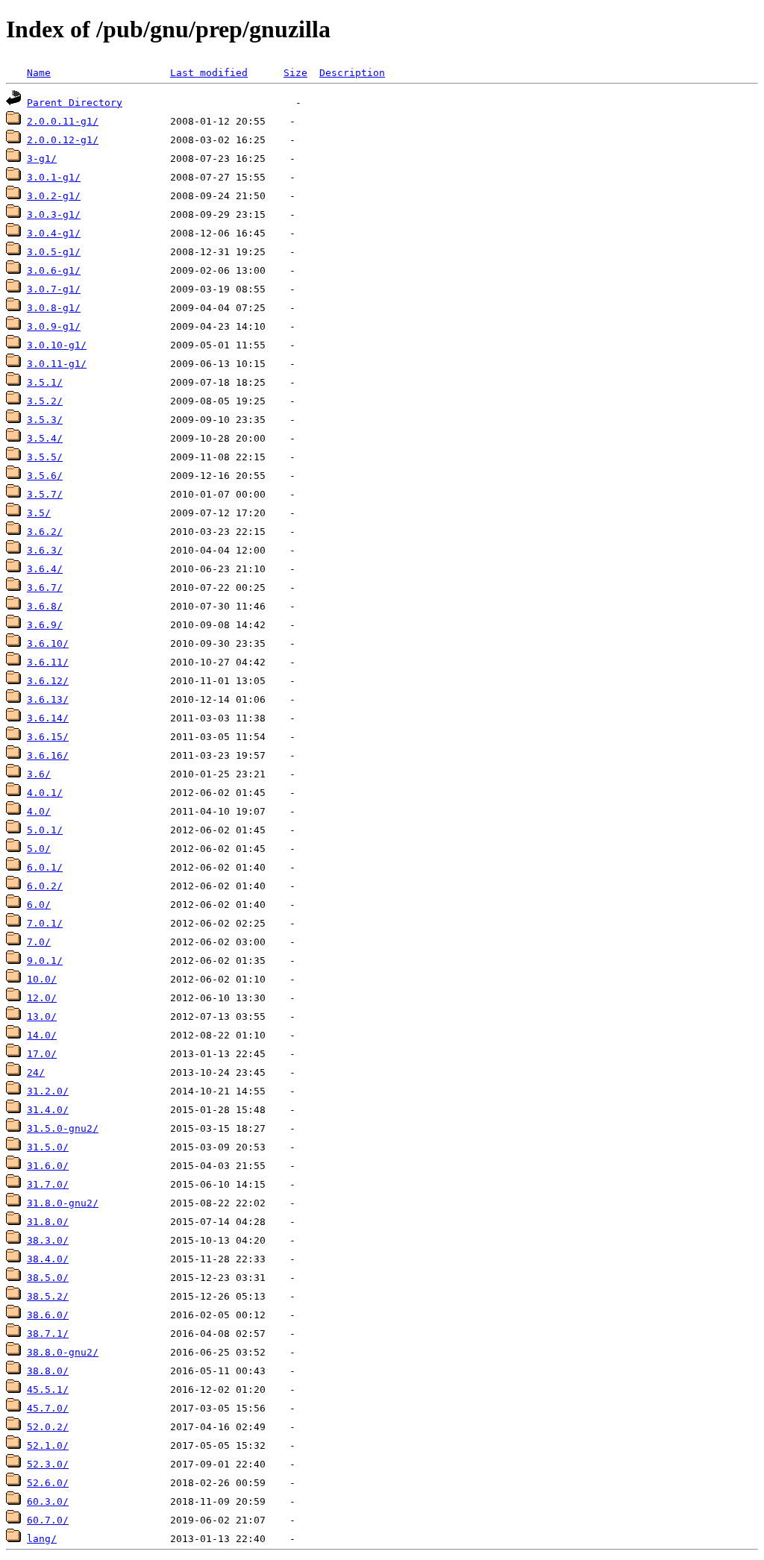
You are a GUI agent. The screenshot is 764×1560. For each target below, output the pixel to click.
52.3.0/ (48, 1464)
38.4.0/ (48, 1259)
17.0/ (42, 1053)
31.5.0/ (48, 1147)
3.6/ (39, 774)
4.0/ (39, 811)
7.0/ (39, 941)
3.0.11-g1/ (57, 363)
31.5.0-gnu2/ (62, 1128)
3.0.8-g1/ (54, 307)
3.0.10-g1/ (57, 345)
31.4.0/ (48, 1109)
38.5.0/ (48, 1277)
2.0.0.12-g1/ (62, 139)
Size (295, 72)
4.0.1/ (45, 792)
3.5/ (39, 513)
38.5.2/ (48, 1296)
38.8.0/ (48, 1370)
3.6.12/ (48, 680)
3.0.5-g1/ (54, 251)
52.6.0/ (48, 1482)
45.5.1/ (48, 1389)
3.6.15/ (48, 736)
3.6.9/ (45, 624)
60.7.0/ (48, 1520)
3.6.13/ (48, 699)
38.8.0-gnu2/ (62, 1352)
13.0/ (42, 1016)
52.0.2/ (48, 1426)
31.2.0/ (48, 1091)
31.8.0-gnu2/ (62, 1203)
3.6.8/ (45, 606)
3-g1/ (42, 158)
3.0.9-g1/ (54, 326)
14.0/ (42, 1035)
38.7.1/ (48, 1333)
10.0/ (42, 979)
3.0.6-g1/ (54, 270)
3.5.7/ (45, 494)
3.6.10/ (48, 643)
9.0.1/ (45, 960)
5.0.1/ (45, 830)
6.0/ (39, 904)
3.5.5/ (45, 457)
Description (352, 72)
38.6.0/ (48, 1315)
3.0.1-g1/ (54, 177)
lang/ (42, 1538)
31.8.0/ (48, 1221)
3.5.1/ (45, 382)
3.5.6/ (45, 475)
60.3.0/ (48, 1501)
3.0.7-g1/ (54, 289)
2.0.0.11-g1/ (62, 121)
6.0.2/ (45, 886)
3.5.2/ (45, 401)
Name (39, 72)
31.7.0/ (48, 1184)
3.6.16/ (48, 755)
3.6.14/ (48, 718)
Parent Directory (74, 102)
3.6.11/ (48, 662)
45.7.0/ (48, 1408)
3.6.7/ (45, 587)
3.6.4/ (45, 568)
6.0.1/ (45, 867)
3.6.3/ (45, 550)
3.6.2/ (45, 531)
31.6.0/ (48, 1165)
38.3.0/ (48, 1240)
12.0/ (42, 997)
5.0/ (39, 848)
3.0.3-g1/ (54, 214)
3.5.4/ (45, 438)
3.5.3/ (45, 419)
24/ (36, 1072)
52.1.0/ (48, 1445)
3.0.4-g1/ (54, 233)
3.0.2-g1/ (54, 195)
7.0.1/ (45, 923)
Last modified (209, 72)
